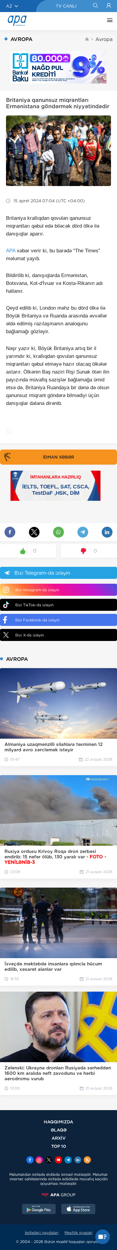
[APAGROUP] (58, 1194)
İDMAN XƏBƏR (58, 457)
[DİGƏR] (108, 21)
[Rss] (87, 1160)
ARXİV (59, 1138)
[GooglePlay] (39, 1209)
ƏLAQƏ (59, 1129)
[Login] (108, 6)
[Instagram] (39, 1160)
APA (10, 251)
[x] (48, 1160)
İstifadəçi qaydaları (41, 1232)
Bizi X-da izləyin (29, 635)
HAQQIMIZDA (58, 1121)
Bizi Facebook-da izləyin (37, 620)
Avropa (103, 39)
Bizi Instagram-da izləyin (37, 590)
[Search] (95, 6)
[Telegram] (68, 1160)
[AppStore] (78, 1209)
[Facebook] (30, 1160)
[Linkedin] (77, 1160)
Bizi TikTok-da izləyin (34, 605)
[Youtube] (58, 1160)
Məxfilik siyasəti (78, 1232)
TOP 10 (58, 1146)
